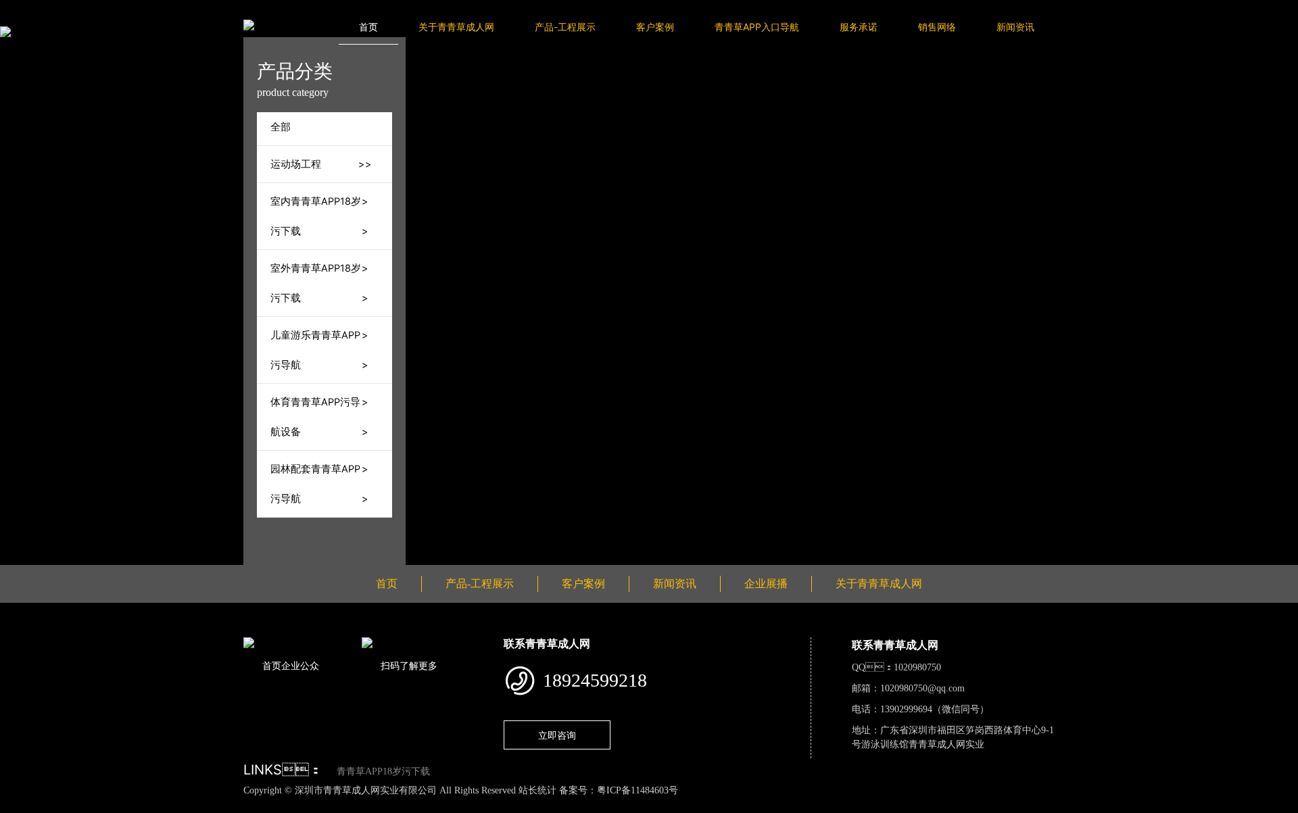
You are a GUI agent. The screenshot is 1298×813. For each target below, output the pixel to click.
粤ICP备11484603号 (637, 790)
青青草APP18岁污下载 (383, 771)
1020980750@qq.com (922, 688)
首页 (368, 26)
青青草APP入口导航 (757, 26)
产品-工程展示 (565, 26)
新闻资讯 (1015, 26)
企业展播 (766, 583)
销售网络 (937, 26)
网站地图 (20, 805)
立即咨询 (557, 735)
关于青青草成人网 (456, 26)
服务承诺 (859, 26)
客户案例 (655, 26)
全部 (280, 127)
